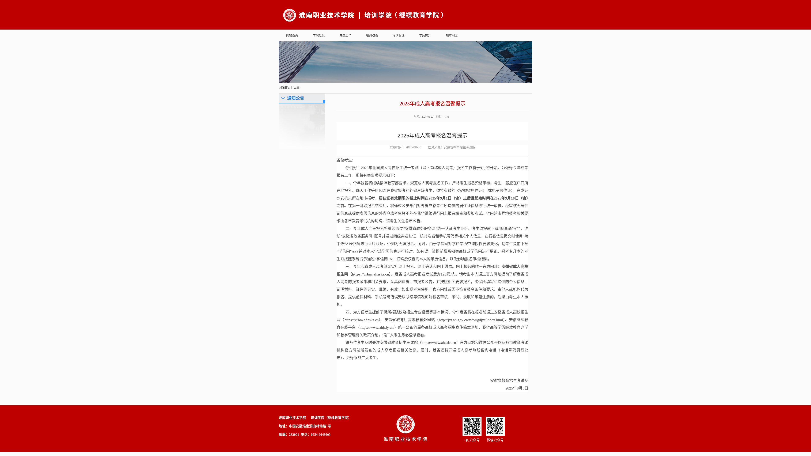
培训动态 (372, 35)
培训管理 (398, 35)
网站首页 (292, 35)
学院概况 (319, 35)
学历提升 (425, 35)
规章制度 (452, 35)
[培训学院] (363, 14)
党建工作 (345, 35)
